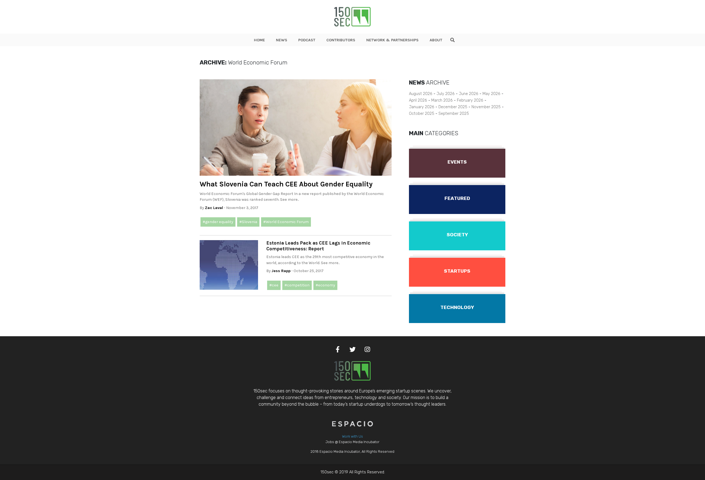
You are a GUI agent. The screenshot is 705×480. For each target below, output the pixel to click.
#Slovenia (248, 221)
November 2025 (486, 107)
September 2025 (453, 113)
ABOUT (436, 40)
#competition (297, 285)
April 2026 (418, 100)
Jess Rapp (281, 271)
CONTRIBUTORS (340, 40)
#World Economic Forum (286, 221)
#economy (325, 285)
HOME (259, 40)
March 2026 (442, 100)
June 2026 (468, 93)
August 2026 (420, 93)
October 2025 (421, 113)
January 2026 (421, 107)
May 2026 (491, 93)
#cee (273, 285)
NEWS (281, 40)
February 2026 (470, 100)
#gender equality (218, 221)
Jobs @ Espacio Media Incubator (352, 442)
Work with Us (352, 436)
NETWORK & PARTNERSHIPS (392, 40)
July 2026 (445, 93)
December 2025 (452, 107)
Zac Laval (214, 207)
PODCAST (306, 40)
